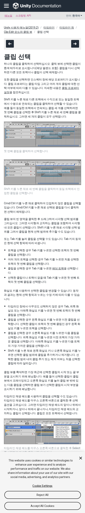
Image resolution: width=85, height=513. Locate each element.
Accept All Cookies (42, 505)
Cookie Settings (42, 485)
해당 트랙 (58, 268)
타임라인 (49, 27)
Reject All (42, 494)
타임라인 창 (67, 27)
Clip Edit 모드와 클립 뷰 (18, 31)
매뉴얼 (8, 15)
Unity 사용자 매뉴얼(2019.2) (21, 27)
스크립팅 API (23, 15)
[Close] (80, 458)
